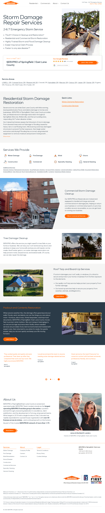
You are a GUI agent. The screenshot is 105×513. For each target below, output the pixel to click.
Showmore (6, 136)
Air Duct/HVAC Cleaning (52, 170)
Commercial (45, 3)
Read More (9, 430)
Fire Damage (7, 453)
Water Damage (8, 450)
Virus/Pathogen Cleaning (37, 170)
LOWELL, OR (6, 82)
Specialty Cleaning (9, 468)
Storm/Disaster (8, 459)
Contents (51, 172)
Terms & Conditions (42, 450)
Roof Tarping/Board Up (29, 172)
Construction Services (70, 106)
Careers (22, 453)
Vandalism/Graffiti (42, 172)
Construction (7, 462)
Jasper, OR (81, 82)
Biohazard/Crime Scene (21, 170)
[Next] (58, 379)
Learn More (60, 296)
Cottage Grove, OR (18, 82)
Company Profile (25, 450)
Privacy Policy (41, 453)
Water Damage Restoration (73, 102)
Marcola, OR (63, 82)
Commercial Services (9, 465)
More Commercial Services (76, 216)
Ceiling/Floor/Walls (78, 170)
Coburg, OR (73, 82)
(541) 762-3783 (96, 4)
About (55, 3)
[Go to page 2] (52, 379)
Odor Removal (16, 172)
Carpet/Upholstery (66, 170)
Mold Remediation (8, 456)
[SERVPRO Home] (10, 2)
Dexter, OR (90, 82)
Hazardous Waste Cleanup (63, 172)
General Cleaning (8, 471)
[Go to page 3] (54, 379)
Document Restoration (92, 170)
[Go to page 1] (51, 379)
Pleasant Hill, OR (31, 82)
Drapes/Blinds (7, 172)
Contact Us (65, 3)
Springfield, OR (53, 82)
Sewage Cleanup (8, 170)
